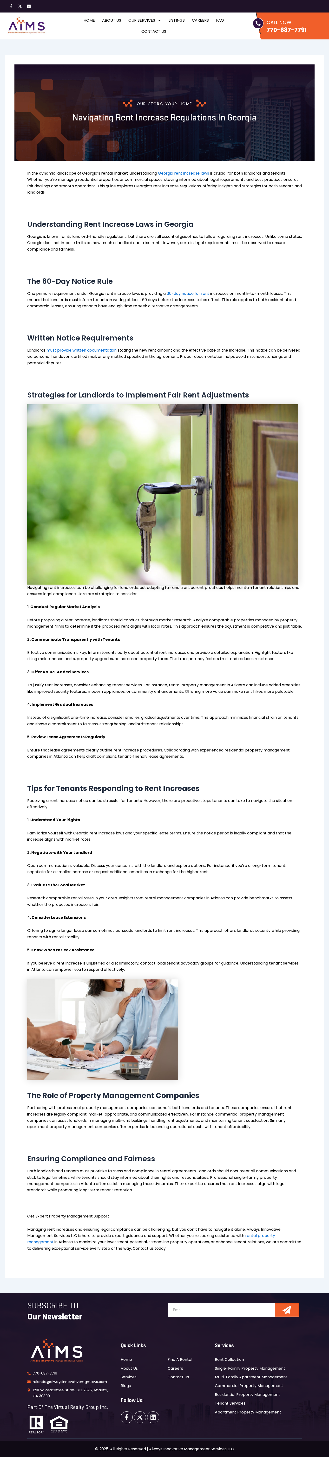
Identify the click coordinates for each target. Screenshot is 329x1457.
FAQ (220, 20)
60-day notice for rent (188, 293)
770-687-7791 (287, 30)
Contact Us (153, 31)
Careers (200, 20)
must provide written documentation (81, 350)
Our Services (141, 20)
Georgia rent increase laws (183, 173)
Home (89, 20)
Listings (177, 20)
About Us (111, 20)
